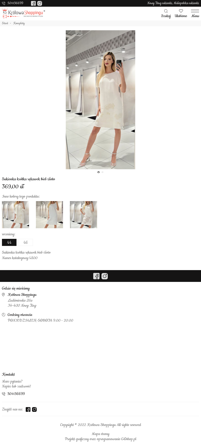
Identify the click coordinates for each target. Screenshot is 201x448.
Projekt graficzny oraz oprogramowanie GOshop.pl (100, 439)
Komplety (19, 23)
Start (5, 23)
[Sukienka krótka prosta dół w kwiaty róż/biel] (83, 214)
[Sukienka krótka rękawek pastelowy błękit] (49, 214)
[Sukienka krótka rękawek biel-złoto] (100, 103)
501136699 (15, 3)
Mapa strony (100, 434)
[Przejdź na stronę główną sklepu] (23, 13)
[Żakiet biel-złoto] (15, 214)
